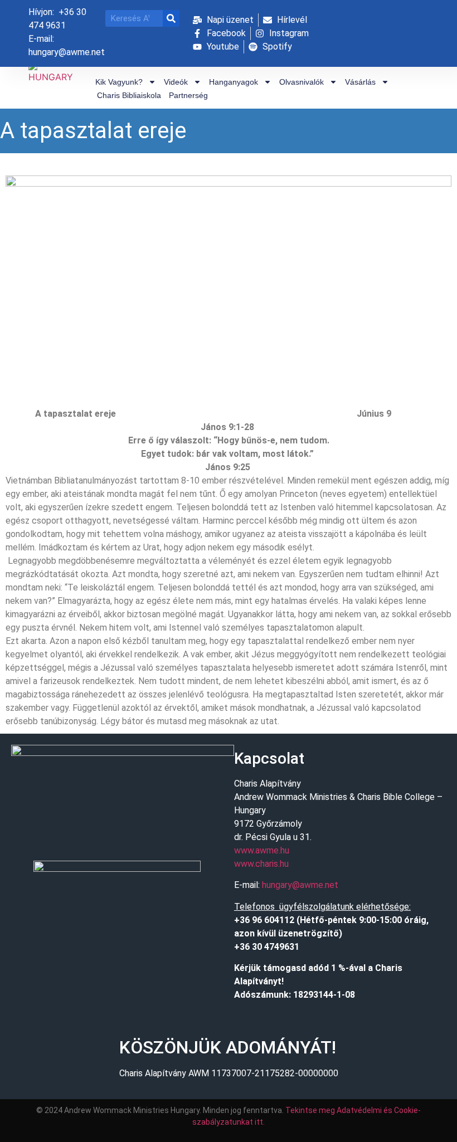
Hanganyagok (233, 81)
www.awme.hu (261, 850)
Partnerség (188, 95)
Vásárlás (360, 81)
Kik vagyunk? (119, 81)
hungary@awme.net (300, 885)
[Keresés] (171, 18)
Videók (176, 81)
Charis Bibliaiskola (129, 95)
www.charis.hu (261, 863)
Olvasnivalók (301, 81)
